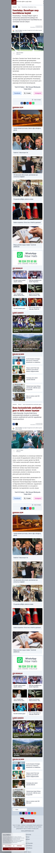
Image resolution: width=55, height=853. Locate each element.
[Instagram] (26, 813)
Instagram (38, 93)
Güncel (19, 404)
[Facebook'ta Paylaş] (14, 27)
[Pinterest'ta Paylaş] (30, 103)
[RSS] (35, 813)
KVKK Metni (27, 852)
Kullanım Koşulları (27, 843)
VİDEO (16, 809)
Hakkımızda (27, 834)
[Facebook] (20, 813)
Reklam (27, 839)
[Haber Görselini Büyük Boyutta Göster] (27, 42)
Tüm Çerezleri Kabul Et (13, 848)
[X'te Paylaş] (16, 27)
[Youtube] (32, 813)
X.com (28, 93)
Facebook (17, 93)
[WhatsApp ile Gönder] (33, 103)
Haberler (15, 7)
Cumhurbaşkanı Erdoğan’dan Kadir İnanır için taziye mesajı (32, 2)
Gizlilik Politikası (27, 845)
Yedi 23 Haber (19, 53)
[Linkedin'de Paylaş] (27, 103)
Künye (27, 837)
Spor (19, 7)
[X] (23, 813)
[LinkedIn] (29, 813)
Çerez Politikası (27, 848)
